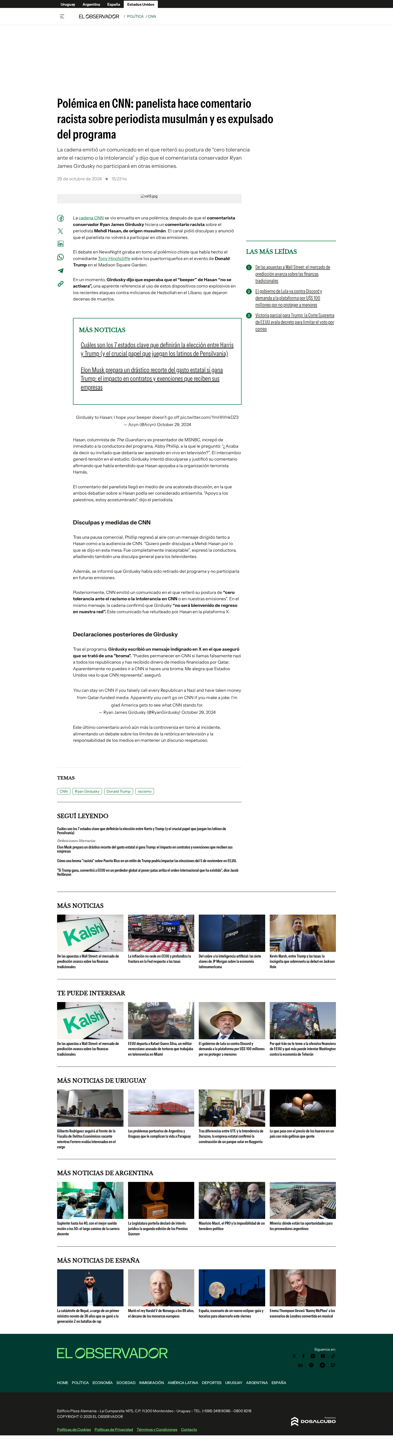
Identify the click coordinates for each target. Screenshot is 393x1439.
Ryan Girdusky (87, 791)
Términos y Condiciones (157, 1429)
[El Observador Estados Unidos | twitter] (294, 1356)
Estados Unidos (140, 4)
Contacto (189, 1429)
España (113, 4)
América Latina (183, 1382)
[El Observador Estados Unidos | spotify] (311, 1365)
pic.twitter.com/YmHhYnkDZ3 (209, 417)
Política (135, 16)
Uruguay (68, 4)
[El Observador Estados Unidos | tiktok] (333, 1356)
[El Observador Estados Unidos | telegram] (322, 1365)
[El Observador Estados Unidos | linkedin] (300, 1365)
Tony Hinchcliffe (114, 258)
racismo (144, 791)
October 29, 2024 (174, 424)
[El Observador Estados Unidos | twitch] (333, 1365)
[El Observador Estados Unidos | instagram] (313, 1356)
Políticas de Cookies (74, 1429)
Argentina (91, 4)
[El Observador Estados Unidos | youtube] (323, 1356)
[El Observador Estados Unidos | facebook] (303, 1356)
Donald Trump (119, 791)
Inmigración (151, 1382)
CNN (64, 791)
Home (62, 1382)
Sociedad (126, 1382)
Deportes (212, 1382)
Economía (103, 1382)
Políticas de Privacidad (114, 1429)
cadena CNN (91, 218)
